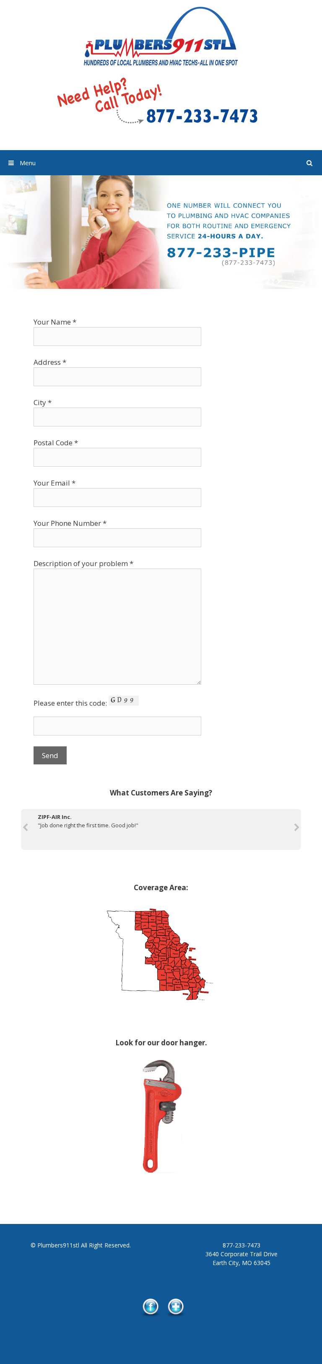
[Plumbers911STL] (161, 36)
